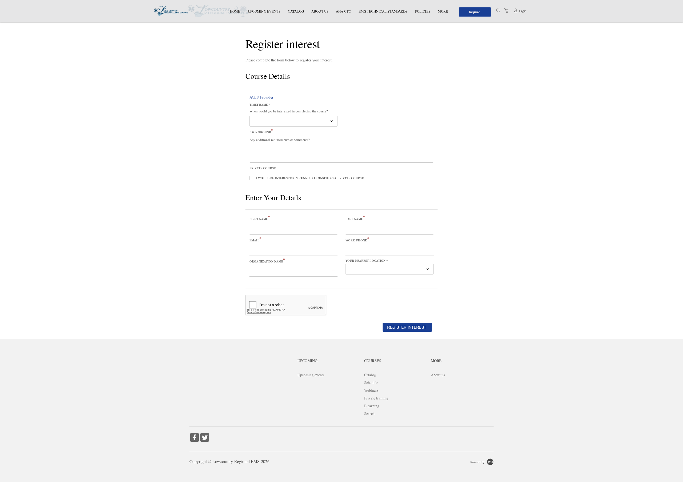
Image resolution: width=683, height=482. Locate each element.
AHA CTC (343, 11)
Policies (422, 11)
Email (255, 240)
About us (319, 11)
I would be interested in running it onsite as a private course (310, 178)
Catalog (296, 11)
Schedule (371, 382)
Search (369, 413)
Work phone (357, 240)
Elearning (371, 405)
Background (261, 132)
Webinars (371, 390)
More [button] (443, 11)
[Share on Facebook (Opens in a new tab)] (194, 438)
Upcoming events (264, 11)
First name (259, 218)
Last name (355, 218)
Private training (376, 398)
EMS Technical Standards (383, 11)
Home (235, 11)
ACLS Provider (261, 97)
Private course (262, 168)
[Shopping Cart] (506, 10)
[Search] (498, 10)
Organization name (267, 261)
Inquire (474, 12)
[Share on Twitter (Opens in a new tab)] (204, 438)
